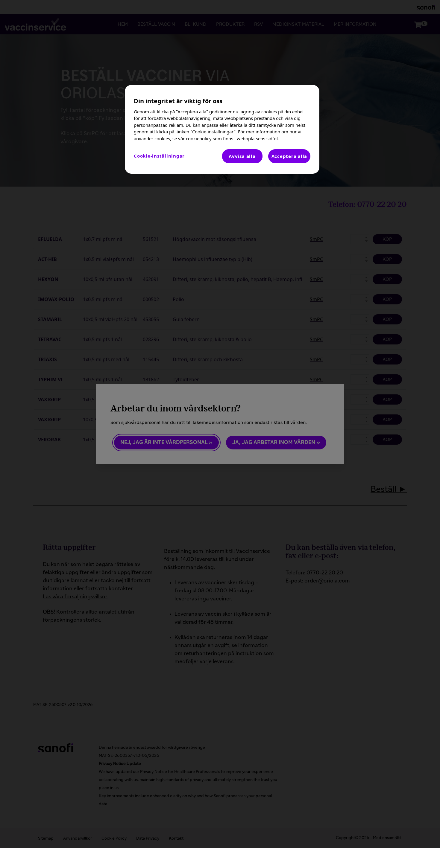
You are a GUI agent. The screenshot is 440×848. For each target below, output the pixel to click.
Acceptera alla (289, 156)
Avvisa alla (242, 156)
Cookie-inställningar (159, 156)
